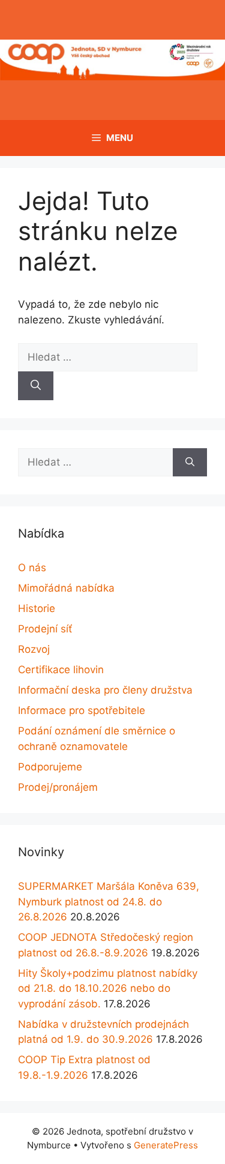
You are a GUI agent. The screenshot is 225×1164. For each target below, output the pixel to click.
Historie (36, 608)
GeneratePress (166, 1145)
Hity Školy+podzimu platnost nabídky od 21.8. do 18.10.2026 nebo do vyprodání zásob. (107, 988)
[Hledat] (35, 385)
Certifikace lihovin (61, 670)
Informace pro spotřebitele (81, 710)
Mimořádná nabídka (66, 588)
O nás (32, 568)
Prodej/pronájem (58, 787)
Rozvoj (34, 649)
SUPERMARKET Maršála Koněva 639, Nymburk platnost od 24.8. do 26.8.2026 (108, 901)
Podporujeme (50, 767)
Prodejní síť (45, 629)
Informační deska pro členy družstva (105, 690)
